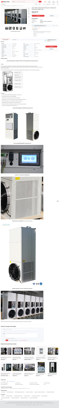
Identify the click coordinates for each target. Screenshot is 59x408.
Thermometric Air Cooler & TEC (19, 384)
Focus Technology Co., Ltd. (24, 404)
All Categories (3, 4)
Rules (57, 4)
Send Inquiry (38, 15)
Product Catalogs (12, 381)
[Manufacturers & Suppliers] (5, 1)
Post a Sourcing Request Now (23, 340)
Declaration (38, 404)
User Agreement (34, 404)
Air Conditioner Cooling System (15, 397)
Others (45, 384)
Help (43, 4)
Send (7, 340)
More (1, 399)
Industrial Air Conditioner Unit (24, 397)
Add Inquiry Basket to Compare (15, 31)
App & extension (48, 4)
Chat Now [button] (52, 15)
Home (1, 5)
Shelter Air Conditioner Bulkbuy (33, 397)
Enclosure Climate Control (4, 384)
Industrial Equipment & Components (7, 5)
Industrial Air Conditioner (20, 5)
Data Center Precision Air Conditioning (34, 384)
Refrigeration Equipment (14, 5)
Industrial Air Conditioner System (5, 397)
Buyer (39, 4)
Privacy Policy (41, 404)
